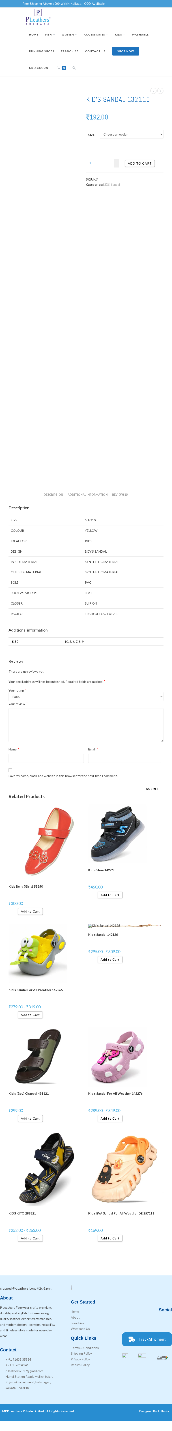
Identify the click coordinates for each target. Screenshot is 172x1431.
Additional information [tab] (88, 494)
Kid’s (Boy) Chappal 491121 (29, 1093)
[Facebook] (141, 1322)
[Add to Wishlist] (116, 163)
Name (14, 749)
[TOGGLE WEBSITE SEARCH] (74, 68)
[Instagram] (154, 1322)
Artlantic (163, 1411)
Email (93, 749)
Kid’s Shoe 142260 (101, 870)
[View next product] (160, 91)
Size (91, 135)
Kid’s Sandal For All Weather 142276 (115, 1093)
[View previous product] (153, 91)
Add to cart (140, 163)
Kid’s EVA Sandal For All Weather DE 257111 (121, 1213)
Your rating (17, 690)
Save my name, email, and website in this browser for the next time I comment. (63, 776)
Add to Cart (30, 911)
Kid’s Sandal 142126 (103, 934)
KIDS (106, 184)
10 (66, 641)
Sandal (115, 184)
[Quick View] (16, 911)
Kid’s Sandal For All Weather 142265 (36, 990)
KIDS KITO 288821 (22, 1213)
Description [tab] (53, 494)
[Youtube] (166, 1322)
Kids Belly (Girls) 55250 (26, 886)
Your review (18, 704)
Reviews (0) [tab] (120, 494)
